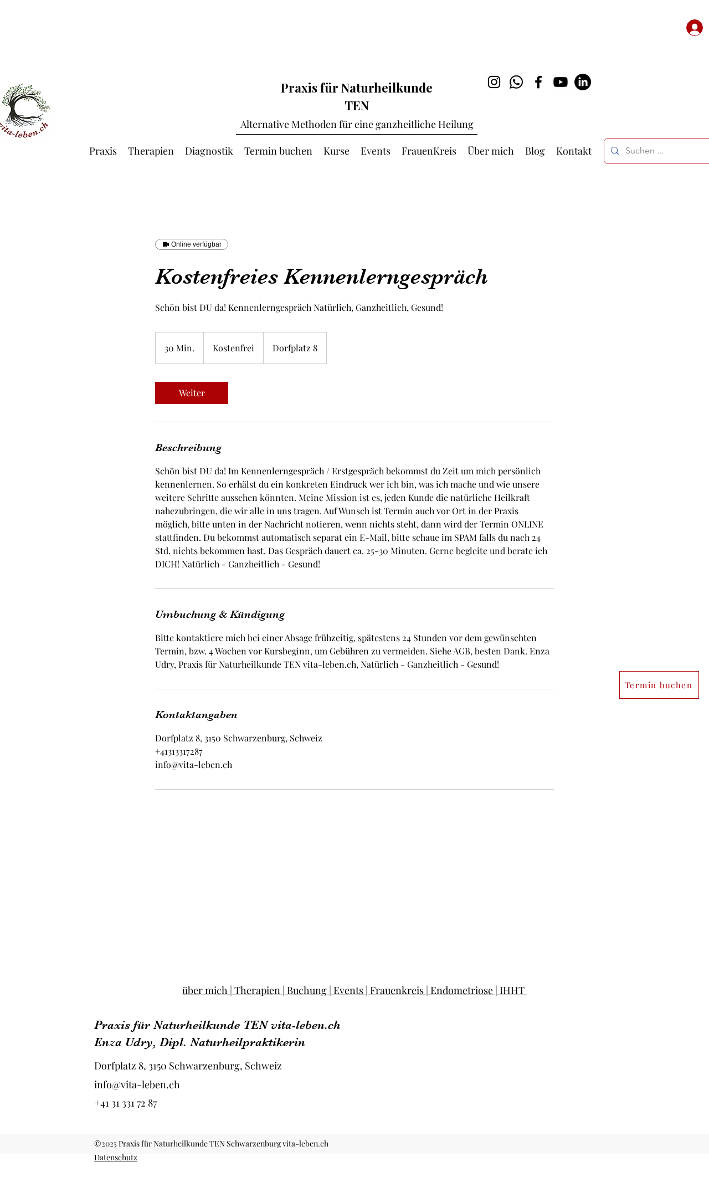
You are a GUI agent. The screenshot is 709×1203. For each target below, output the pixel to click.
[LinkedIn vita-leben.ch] (582, 82)
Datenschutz (115, 1157)
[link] (191, 393)
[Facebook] (538, 82)
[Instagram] (494, 82)
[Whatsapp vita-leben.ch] (516, 82)
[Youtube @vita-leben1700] (560, 82)
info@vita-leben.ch (137, 1084)
